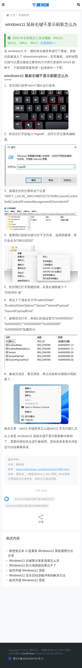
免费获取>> (48, 43)
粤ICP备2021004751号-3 (28, 658)
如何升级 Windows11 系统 (27, 570)
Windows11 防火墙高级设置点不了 (32, 565)
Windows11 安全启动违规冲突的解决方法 (37, 575)
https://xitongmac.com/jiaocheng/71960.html (42, 469)
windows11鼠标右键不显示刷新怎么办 (34, 499)
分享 (41, 521)
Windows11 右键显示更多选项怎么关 (34, 560)
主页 (12, 15)
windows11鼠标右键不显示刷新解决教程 (26, 505)
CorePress (27, 653)
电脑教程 (24, 15)
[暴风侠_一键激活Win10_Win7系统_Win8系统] (41, 4)
